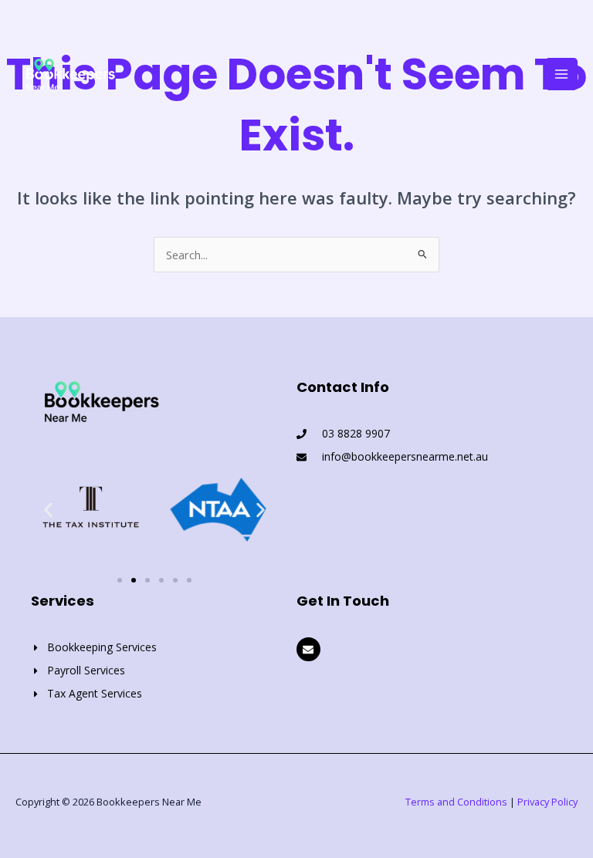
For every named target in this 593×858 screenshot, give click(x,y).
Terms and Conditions (456, 802)
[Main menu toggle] (561, 74)
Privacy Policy (547, 802)
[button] (48, 509)
